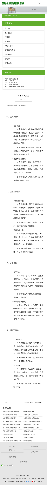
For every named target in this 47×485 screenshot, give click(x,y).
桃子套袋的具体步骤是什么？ (11, 428)
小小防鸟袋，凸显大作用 (31, 415)
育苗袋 (7, 28)
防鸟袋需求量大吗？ (9, 437)
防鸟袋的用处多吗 (29, 441)
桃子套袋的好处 (36, 402)
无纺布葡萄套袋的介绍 (9, 431)
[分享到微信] (2, 465)
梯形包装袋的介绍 (29, 437)
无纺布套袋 (9, 46)
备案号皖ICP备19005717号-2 (15, 482)
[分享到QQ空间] (7, 465)
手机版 (40, 482)
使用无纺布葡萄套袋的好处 (11, 411)
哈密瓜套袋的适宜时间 (9, 418)
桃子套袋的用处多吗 (29, 434)
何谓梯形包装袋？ (29, 411)
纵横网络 (41, 478)
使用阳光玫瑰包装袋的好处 (31, 418)
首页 (4, 15)
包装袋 (7, 37)
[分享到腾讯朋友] (10, 465)
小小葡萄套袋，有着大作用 (31, 424)
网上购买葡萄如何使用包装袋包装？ (13, 421)
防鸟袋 (7, 41)
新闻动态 (10, 15)
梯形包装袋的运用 (8, 434)
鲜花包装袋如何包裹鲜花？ (11, 415)
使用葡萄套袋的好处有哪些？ (11, 424)
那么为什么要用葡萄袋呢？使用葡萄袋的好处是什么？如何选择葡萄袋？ (33, 421)
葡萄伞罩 (8, 63)
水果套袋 (8, 33)
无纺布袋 (8, 54)
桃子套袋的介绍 (28, 431)
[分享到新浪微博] (5, 465)
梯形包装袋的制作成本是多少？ (12, 441)
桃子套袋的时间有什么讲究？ (32, 428)
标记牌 (7, 59)
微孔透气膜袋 (10, 50)
